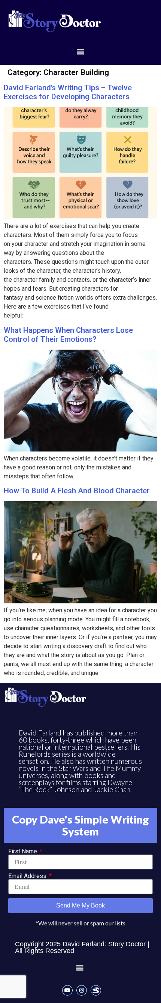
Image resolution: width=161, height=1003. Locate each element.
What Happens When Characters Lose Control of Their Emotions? (68, 335)
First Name (23, 851)
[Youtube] (67, 990)
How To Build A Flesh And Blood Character (77, 490)
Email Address (28, 876)
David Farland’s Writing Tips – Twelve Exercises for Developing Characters (68, 92)
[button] (81, 51)
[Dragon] (96, 990)
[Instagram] (81, 990)
